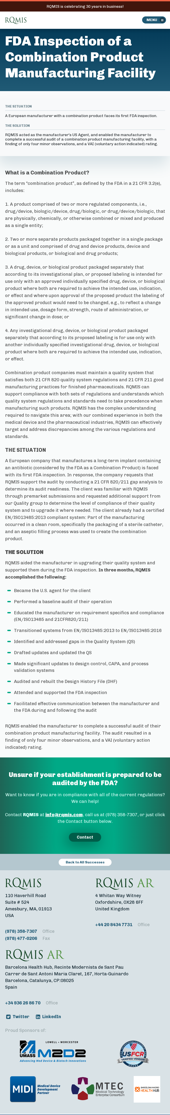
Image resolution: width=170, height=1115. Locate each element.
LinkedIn (51, 1016)
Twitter (21, 1016)
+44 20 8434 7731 (122, 924)
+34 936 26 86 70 (31, 1002)
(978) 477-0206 (27, 938)
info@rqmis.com (64, 814)
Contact (85, 837)
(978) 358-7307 (29, 931)
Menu (152, 20)
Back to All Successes (85, 862)
